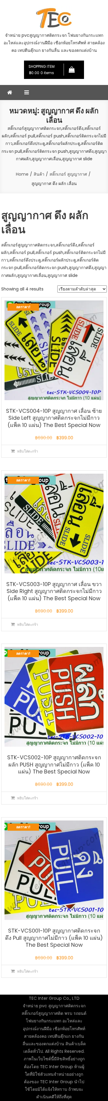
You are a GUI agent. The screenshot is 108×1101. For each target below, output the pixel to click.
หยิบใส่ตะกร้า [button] (27, 451)
